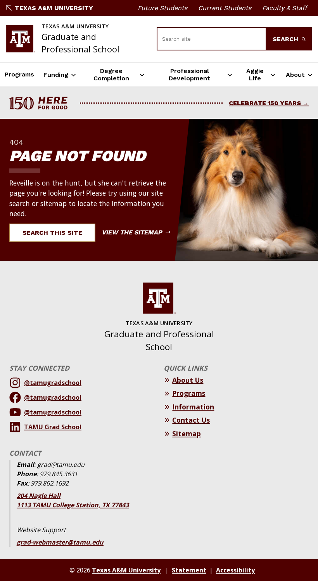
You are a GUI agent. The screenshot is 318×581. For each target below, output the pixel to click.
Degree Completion (111, 74)
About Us (187, 380)
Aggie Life (255, 74)
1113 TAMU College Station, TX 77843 (73, 505)
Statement (189, 570)
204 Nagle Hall (38, 495)
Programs (19, 74)
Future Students (162, 8)
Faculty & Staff (284, 8)
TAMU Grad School (52, 427)
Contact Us (191, 420)
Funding (55, 74)
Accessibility (235, 570)
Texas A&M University (54, 8)
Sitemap (186, 433)
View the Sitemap (133, 232)
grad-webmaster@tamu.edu (60, 542)
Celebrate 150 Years (265, 103)
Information (193, 406)
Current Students (224, 8)
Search (286, 39)
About (295, 74)
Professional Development (189, 74)
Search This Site (52, 232)
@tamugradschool (52, 382)
